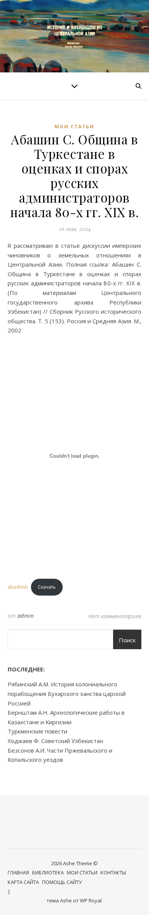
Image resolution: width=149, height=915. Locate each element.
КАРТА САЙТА (23, 882)
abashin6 (18, 587)
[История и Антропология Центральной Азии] (74, 36)
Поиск (127, 640)
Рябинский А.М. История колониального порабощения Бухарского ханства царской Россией (67, 693)
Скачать (47, 587)
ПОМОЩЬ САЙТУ (62, 882)
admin (26, 615)
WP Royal (91, 900)
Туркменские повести (37, 731)
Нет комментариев (114, 616)
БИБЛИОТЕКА (48, 872)
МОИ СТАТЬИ (74, 126)
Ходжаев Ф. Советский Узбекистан (55, 741)
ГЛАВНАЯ (18, 872)
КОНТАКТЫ (113, 872)
